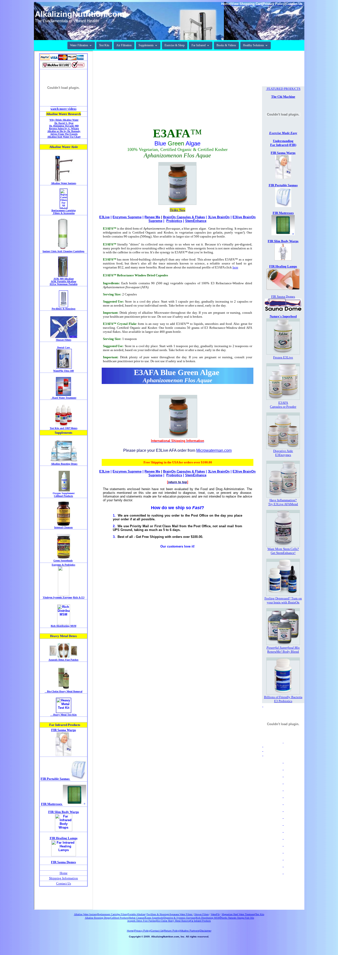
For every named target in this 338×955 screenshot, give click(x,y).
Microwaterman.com (214, 450)
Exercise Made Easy (283, 133)
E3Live (104, 217)
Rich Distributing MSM (208, 917)
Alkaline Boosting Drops (97, 917)
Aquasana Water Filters (181, 914)
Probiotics (174, 221)
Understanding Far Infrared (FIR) (283, 143)
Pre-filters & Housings (157, 914)
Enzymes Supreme (127, 217)
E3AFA (283, 403)
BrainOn (293, 602)
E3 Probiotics (283, 701)
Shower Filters (201, 914)
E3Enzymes (283, 455)
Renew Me (152, 217)
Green (148, 917)
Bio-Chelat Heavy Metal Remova (173, 920)
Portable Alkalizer (136, 914)
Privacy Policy (142, 930)
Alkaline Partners (189, 930)
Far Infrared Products (200, 920)
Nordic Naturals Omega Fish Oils (237, 917)
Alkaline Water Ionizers (85, 914)
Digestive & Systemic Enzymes (179, 917)
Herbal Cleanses (137, 917)
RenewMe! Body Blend (283, 651)
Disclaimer (205, 930)
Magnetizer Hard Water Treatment (238, 914)
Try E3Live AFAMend (283, 504)
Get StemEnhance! (283, 553)
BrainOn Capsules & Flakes (184, 217)
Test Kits (259, 914)
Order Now (177, 210)
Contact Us (157, 930)
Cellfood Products (119, 917)
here (235, 267)
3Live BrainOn (219, 217)
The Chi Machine (283, 96)
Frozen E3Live (283, 357)
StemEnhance (195, 221)
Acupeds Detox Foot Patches (141, 920)
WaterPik (215, 914)
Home (130, 930)
